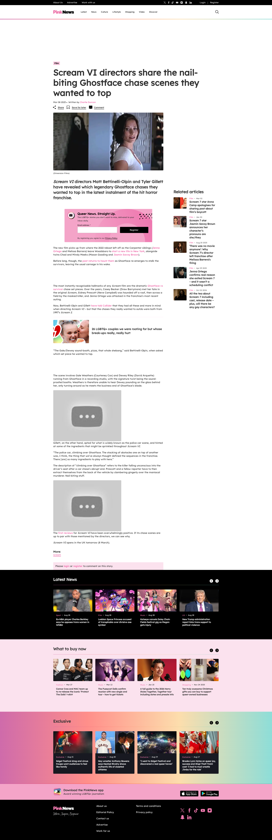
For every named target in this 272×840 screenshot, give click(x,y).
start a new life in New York (128, 251)
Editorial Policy (105, 812)
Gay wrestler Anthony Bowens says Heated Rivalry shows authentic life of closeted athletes (113, 765)
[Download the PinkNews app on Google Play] (210, 793)
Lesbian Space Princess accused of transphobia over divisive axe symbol (114, 622)
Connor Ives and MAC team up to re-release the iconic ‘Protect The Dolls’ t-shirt (72, 691)
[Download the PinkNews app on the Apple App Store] (189, 793)
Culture (104, 12)
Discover (153, 12)
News (93, 12)
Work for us (103, 830)
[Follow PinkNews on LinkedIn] (190, 2)
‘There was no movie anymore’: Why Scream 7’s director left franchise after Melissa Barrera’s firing (202, 254)
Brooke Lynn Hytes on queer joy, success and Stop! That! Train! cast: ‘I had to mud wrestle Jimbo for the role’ (199, 765)
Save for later (79, 107)
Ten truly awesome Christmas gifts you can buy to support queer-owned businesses (197, 691)
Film (56, 63)
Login (203, 2)
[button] (108, 415)
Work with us (88, 2)
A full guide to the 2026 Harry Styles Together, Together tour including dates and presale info (157, 691)
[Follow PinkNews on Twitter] (182, 811)
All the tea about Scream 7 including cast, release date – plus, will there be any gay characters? (202, 300)
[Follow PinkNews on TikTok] (196, 811)
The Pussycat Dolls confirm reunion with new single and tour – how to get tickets (112, 691)
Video (142, 12)
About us (101, 805)
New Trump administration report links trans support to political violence (196, 622)
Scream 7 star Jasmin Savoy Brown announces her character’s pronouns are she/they (202, 229)
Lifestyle (116, 12)
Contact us (102, 818)
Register (214, 2)
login (66, 566)
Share (61, 107)
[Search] (217, 12)
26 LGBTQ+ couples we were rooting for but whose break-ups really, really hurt (127, 331)
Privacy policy (144, 812)
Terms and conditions (148, 805)
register (77, 566)
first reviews (65, 532)
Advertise (72, 2)
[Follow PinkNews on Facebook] (189, 811)
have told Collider (101, 305)
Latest (84, 12)
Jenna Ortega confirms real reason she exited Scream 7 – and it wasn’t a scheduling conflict (202, 278)
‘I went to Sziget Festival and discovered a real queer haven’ (156, 762)
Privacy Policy (111, 238)
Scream (57, 554)
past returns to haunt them (98, 260)
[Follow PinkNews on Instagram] (209, 811)
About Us (58, 2)
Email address (87, 225)
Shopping (129, 12)
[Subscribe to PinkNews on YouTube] (203, 811)
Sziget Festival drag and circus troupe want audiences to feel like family (72, 764)
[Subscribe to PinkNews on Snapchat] (182, 818)
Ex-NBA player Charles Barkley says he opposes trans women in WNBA (72, 622)
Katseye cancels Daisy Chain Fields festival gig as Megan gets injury (155, 622)
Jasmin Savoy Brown (126, 254)
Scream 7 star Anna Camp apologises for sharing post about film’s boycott (202, 207)
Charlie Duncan (88, 102)
